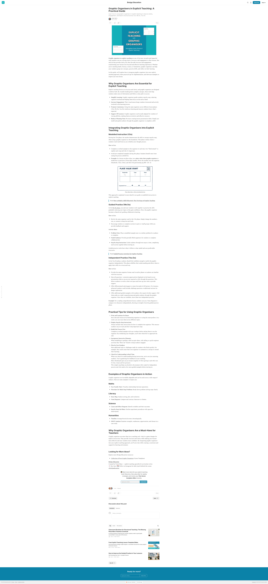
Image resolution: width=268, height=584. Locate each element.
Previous (114, 498)
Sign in (263, 2)
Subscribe (256, 2)
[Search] (247, 2)
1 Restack (119, 488)
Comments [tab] (111, 508)
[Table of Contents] (2, 292)
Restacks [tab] (118, 508)
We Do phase (116, 208)
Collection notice (21, 582)
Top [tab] (110, 525)
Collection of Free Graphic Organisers (122, 458)
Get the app (139, 582)
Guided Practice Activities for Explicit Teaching (128, 254)
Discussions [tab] (119, 525)
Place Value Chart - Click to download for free (135, 192)
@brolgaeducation (114, 468)
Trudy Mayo (114, 18)
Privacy (12, 582)
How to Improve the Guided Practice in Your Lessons (125, 553)
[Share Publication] (250, 2)
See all (111, 563)
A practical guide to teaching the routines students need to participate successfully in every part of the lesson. (125, 534)
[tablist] (115, 508)
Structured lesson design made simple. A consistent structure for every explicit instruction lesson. (127, 545)
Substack (254, 582)
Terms (16, 582)
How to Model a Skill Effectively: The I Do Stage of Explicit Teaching (134, 201)
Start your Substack (131, 582)
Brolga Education (114, 462)
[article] (134, 534)
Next (155, 498)
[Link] (107, 85)
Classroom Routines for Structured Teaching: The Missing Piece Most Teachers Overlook (127, 530)
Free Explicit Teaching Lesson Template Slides (123, 542)
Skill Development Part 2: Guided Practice (119, 555)
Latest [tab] (113, 525)
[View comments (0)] (114, 22)
